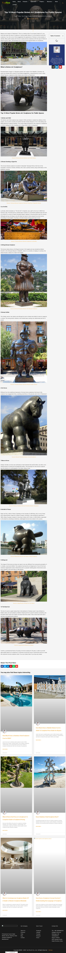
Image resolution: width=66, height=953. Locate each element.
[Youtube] (60, 67)
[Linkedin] (56, 67)
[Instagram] (53, 67)
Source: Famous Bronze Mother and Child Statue (24, 158)
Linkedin (38, 932)
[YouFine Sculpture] (5, 3)
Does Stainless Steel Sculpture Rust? (47, 817)
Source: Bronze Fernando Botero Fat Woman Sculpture (24, 308)
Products (23, 932)
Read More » (5, 749)
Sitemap (50, 950)
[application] (28, 1)
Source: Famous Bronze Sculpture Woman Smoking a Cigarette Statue (24, 203)
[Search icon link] (62, 3)
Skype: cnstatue (56, 937)
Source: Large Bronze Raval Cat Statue (23, 645)
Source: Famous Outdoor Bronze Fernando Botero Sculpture (23, 505)
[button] (62, 35)
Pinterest (38, 935)
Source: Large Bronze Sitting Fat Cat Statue (23, 603)
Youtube (38, 934)
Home (15, 16)
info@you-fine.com (56, 932)
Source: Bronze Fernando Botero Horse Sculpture (24, 457)
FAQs (22, 934)
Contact (23, 937)
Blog (19, 16)
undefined (12, 952)
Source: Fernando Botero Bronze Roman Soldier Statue (23, 384)
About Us (23, 930)
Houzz (37, 937)
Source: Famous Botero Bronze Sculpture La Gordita (24, 241)
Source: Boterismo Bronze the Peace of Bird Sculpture (24, 556)
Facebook (38, 930)
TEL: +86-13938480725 (57, 930)
